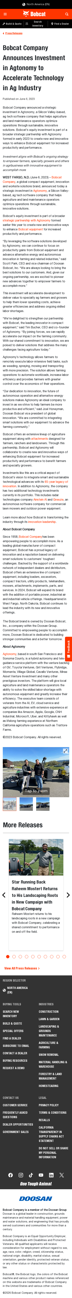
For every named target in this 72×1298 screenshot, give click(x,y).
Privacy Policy (49, 1105)
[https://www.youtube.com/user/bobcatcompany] (41, 1176)
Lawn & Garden (49, 1019)
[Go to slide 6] (39, 956)
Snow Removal (49, 1055)
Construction (49, 1011)
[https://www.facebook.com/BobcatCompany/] (10, 1176)
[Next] (67, 895)
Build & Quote (12, 1023)
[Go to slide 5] (33, 956)
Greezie (58, 499)
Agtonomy (40, 191)
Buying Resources (15, 1060)
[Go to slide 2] (14, 956)
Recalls (44, 1120)
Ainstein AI (40, 499)
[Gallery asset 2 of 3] (26, 804)
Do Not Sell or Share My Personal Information (53, 1153)
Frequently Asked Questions (15, 1115)
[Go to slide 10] (64, 956)
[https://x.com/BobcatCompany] (61, 1176)
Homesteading (48, 1086)
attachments (39, 438)
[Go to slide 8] (51, 956)
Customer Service (15, 1105)
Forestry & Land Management (50, 1076)
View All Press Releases (21, 968)
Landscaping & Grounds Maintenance (49, 1031)
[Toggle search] (66, 14)
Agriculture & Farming (48, 1045)
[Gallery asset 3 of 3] (43, 804)
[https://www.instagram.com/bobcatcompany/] (21, 1176)
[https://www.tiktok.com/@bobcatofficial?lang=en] (31, 1176)
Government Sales (16, 1132)
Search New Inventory (11, 1014)
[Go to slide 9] (58, 956)
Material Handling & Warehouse (53, 1064)
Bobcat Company (30, 536)
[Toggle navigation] (6, 14)
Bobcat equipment (30, 229)
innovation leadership (42, 522)
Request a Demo (14, 1068)
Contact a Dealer (15, 1053)
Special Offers (13, 1031)
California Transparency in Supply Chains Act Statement (51, 1134)
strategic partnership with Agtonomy (26, 220)
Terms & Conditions (52, 1112)
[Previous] (4, 895)
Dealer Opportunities (18, 1124)
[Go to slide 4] (26, 956)
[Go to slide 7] (45, 956)
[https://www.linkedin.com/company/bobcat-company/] (51, 1176)
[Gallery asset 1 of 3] (9, 804)
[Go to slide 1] (7, 956)
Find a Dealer (12, 1038)
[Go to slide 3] (20, 956)
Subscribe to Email (16, 1046)
